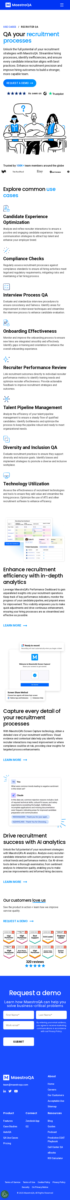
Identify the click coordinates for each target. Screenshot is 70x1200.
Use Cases (9, 27)
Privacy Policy (59, 1182)
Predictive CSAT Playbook (56, 1139)
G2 (27, 1126)
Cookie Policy (44, 1182)
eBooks (52, 1152)
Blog (50, 1121)
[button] (62, 5)
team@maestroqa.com (15, 1084)
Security (25, 1187)
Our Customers (56, 1095)
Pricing (7, 1143)
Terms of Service (12, 1182)
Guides (51, 1126)
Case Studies (10, 1126)
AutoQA (7, 1132)
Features (8, 1121)
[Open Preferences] (5, 1194)
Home (51, 1084)
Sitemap (52, 1106)
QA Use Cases (10, 1137)
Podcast (52, 1132)
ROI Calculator (55, 1158)
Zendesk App (32, 1121)
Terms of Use (29, 1182)
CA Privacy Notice (40, 1187)
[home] (18, 5)
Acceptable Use (56, 1101)
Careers (52, 1089)
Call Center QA (55, 1147)
